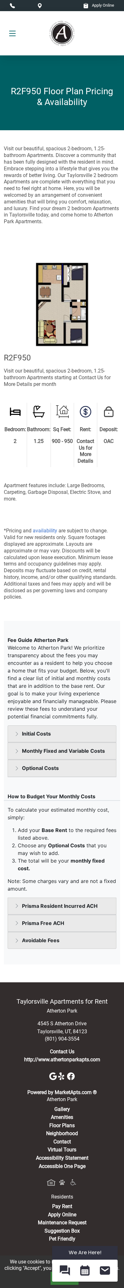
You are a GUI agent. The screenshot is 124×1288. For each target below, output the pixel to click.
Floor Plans (62, 1125)
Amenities (62, 1117)
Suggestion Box (62, 1231)
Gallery (62, 1109)
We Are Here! (85, 1252)
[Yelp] (62, 1076)
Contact (62, 1142)
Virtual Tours (62, 1150)
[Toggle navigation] (12, 33)
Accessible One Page (62, 1166)
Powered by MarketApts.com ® (62, 1092)
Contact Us (62, 1052)
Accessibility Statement (62, 1158)
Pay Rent (62, 1206)
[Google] (53, 1076)
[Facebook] (71, 1076)
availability (45, 531)
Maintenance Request (62, 1223)
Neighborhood (62, 1133)
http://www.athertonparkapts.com (62, 1060)
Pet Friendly (62, 1239)
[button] (65, 1271)
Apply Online (102, 5)
